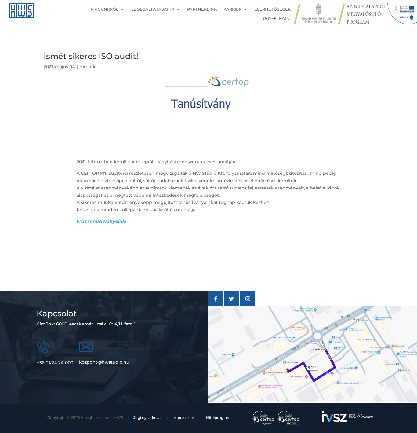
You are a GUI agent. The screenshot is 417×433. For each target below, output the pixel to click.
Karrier (232, 9)
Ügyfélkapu (277, 18)
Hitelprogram (218, 417)
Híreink (87, 66)
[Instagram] (247, 304)
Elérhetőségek (272, 9)
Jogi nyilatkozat (147, 417)
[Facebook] (215, 304)
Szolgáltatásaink (152, 9)
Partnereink (202, 9)
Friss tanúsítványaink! (101, 221)
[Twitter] (231, 304)
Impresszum (184, 417)
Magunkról (104, 9)
